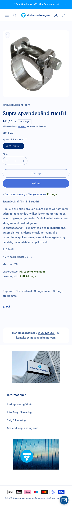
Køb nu (36, 183)
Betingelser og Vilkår (20, 404)
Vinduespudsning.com (24, 498)
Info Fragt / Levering (19, 412)
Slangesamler (36, 194)
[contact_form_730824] (64, 500)
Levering (22, 126)
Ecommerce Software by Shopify (51, 498)
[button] (7, 15)
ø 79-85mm (15, 147)
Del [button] (8, 306)
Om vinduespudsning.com (22, 428)
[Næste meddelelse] (65, 4)
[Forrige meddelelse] (6, 4)
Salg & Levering (16, 420)
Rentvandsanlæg (15, 194)
